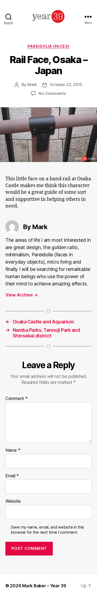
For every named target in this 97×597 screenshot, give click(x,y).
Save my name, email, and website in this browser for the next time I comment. (47, 530)
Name (12, 450)
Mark (32, 84)
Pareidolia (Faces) (48, 46)
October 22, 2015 (66, 84)
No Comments (52, 93)
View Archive (21, 295)
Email (12, 476)
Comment (16, 398)
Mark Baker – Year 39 (44, 585)
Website (13, 501)
